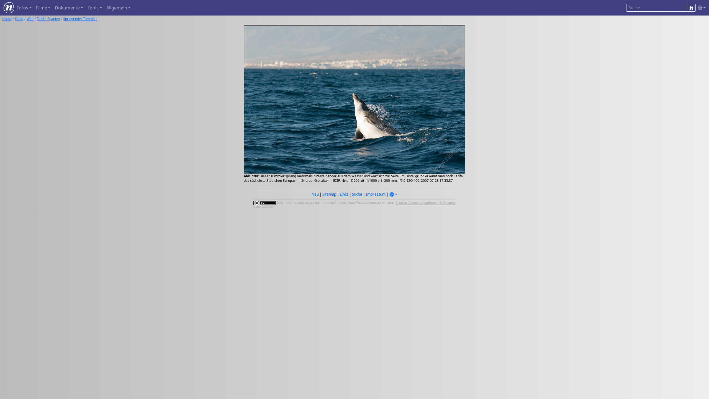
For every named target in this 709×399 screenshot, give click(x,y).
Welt (30, 18)
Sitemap (329, 194)
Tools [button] (93, 8)
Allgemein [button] (116, 8)
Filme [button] (41, 8)
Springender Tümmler (80, 18)
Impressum (376, 194)
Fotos (19, 18)
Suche (357, 194)
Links (344, 194)
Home (7, 18)
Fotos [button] (22, 8)
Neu (315, 194)
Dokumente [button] (67, 8)
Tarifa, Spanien (48, 18)
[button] (701, 8)
